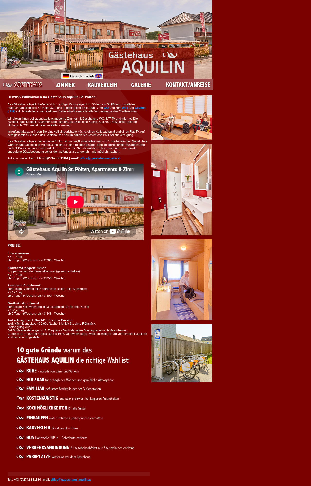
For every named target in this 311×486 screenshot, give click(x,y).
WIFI (125, 108)
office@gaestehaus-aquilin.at (100, 158)
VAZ (106, 108)
